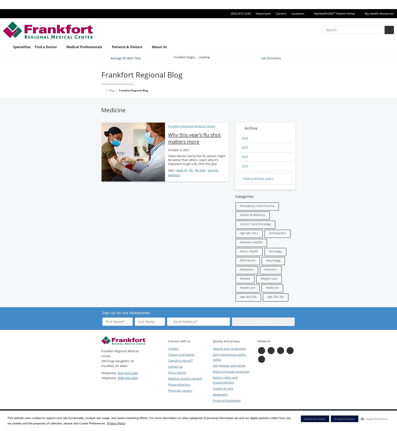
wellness (174, 175)
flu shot (200, 170)
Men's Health (249, 251)
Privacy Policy (116, 423)
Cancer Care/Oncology (255, 224)
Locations (297, 14)
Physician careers (180, 391)
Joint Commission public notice (229, 357)
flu (191, 170)
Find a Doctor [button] (46, 47)
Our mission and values (229, 366)
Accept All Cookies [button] (344, 419)
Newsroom (263, 14)
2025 (245, 147)
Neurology (273, 260)
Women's (270, 269)
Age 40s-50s (248, 297)
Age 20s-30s (275, 297)
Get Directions (271, 58)
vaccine (213, 170)
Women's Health (251, 242)
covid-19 (181, 170)
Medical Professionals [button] (84, 47)
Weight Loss (269, 279)
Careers (281, 14)
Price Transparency (380, 4)
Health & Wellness (252, 215)
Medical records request (185, 379)
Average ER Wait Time (126, 58)
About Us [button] (160, 47)
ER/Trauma (247, 260)
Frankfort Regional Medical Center (191, 126)
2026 (245, 138)
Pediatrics (247, 269)
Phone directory (179, 385)
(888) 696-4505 (128, 378)
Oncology (275, 251)
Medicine (272, 288)
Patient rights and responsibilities (225, 380)
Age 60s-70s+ (249, 233)
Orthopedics (277, 233)
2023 (245, 166)
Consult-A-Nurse (180, 360)
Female (245, 279)
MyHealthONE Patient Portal (334, 14)
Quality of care (223, 388)
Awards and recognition (229, 349)
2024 (245, 157)
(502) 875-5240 (128, 373)
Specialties (22, 47)
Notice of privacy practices (231, 372)
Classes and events (181, 355)
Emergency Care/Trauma (257, 206)
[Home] (6, 47)
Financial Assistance (227, 400)
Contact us (175, 367)
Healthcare (247, 288)
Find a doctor (177, 373)
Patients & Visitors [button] (127, 47)
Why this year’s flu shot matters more (194, 138)
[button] (374, 418)
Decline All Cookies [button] (315, 419)
